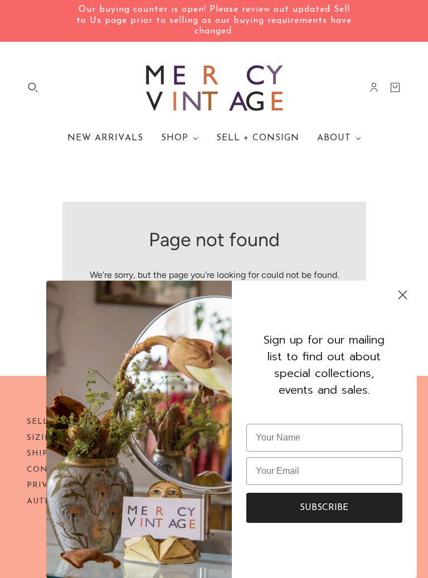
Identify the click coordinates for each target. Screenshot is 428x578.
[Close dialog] (402, 295)
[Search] (33, 87)
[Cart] (395, 87)
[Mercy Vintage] (214, 87)
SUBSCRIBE (324, 507)
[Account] (374, 87)
